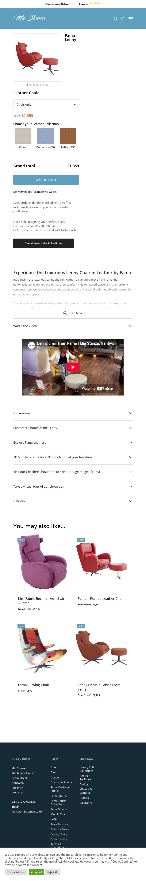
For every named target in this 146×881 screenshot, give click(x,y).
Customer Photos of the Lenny (35, 428)
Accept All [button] (36, 872)
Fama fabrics (59, 795)
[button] (131, 19)
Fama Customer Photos (61, 789)
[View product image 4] (37, 85)
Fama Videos (59, 809)
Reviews (84, 4)
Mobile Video (59, 814)
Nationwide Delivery (59, 4)
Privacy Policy (59, 834)
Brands (84, 798)
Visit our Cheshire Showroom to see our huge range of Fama (56, 472)
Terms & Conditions (57, 845)
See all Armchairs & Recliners (44, 243)
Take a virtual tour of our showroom (39, 486)
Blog (53, 772)
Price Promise (59, 824)
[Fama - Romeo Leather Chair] (101, 562)
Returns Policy (60, 829)
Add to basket (46, 180)
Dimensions (21, 413)
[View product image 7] (47, 85)
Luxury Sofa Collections (87, 769)
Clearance (86, 803)
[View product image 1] (27, 85)
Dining (84, 784)
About (54, 767)
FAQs (54, 819)
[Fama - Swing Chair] (42, 648)
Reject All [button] (52, 872)
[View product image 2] (31, 85)
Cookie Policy (59, 839)
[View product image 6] (43, 85)
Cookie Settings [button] (16, 872)
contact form (39, 230)
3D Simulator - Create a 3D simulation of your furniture (52, 457)
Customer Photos (61, 782)
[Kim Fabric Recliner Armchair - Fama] (42, 562)
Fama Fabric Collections (58, 802)
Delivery (19, 501)
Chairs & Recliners (85, 777)
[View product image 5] (40, 85)
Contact (55, 777)
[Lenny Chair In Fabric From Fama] (101, 648)
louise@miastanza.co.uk (27, 811)
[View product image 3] (34, 85)
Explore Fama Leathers (29, 442)
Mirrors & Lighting (86, 791)
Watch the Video (25, 326)
